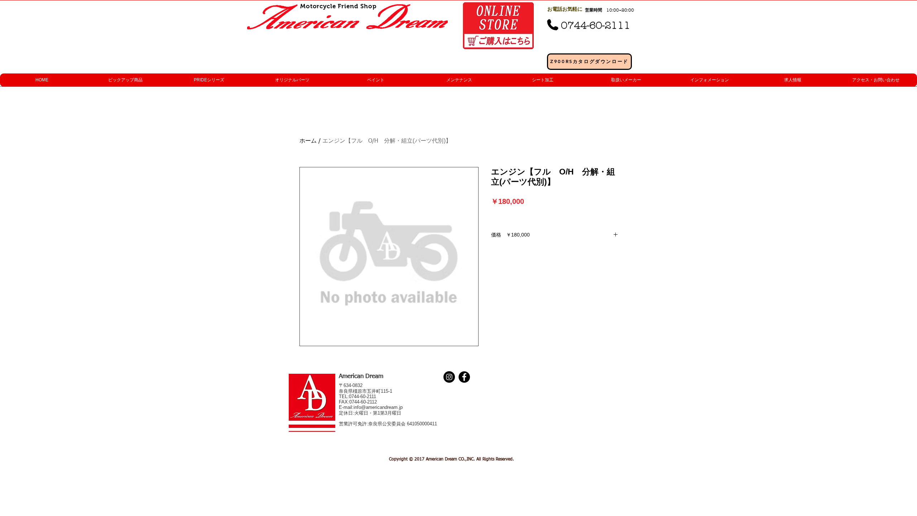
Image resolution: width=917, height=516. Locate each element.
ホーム (308, 141)
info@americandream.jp (378, 407)
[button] (125, 80)
